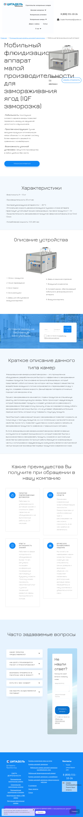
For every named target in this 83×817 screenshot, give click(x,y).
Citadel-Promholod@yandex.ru (73, 784)
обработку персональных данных (60, 721)
